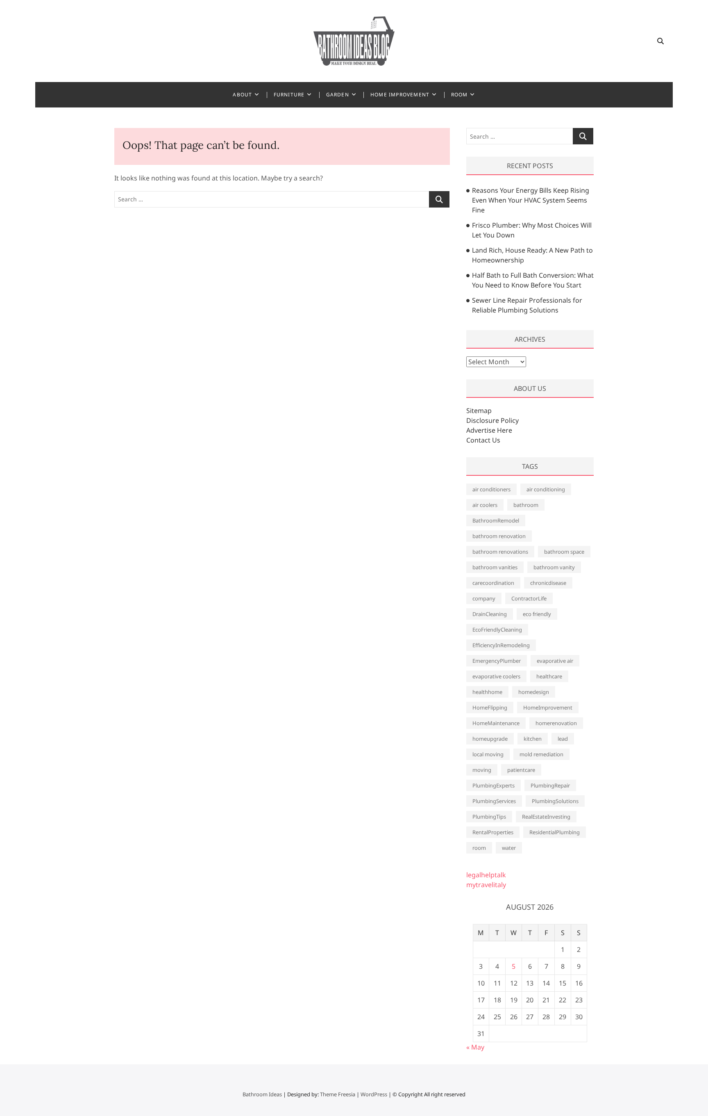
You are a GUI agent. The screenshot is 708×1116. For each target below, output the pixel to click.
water (509, 847)
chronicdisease (548, 583)
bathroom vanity (554, 567)
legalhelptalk (486, 874)
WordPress (374, 1094)
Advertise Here (489, 430)
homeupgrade (490, 738)
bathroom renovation (499, 536)
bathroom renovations (500, 551)
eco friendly (537, 614)
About (242, 94)
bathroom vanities (494, 567)
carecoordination (493, 583)
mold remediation (541, 754)
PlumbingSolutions (555, 801)
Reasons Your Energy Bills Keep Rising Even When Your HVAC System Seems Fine (530, 200)
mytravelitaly (486, 884)
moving (481, 770)
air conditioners (491, 489)
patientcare (521, 770)
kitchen (533, 738)
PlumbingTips (489, 816)
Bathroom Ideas (262, 1094)
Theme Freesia (337, 1094)
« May (475, 1047)
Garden (337, 94)
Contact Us (483, 440)
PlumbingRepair (550, 785)
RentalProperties (492, 832)
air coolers (484, 505)
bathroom (525, 505)
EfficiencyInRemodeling (501, 645)
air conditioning (545, 489)
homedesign (533, 692)
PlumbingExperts (493, 785)
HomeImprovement (547, 707)
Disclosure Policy (492, 420)
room (479, 847)
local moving (488, 754)
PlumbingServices (494, 801)
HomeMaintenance (496, 723)
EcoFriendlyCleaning (497, 629)
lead (563, 738)
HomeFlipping (489, 707)
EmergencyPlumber (496, 660)
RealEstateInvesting (546, 816)
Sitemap (479, 410)
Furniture (289, 94)
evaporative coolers (496, 676)
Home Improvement (399, 94)
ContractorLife (529, 598)
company (483, 598)
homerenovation (556, 723)
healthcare (549, 676)
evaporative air (555, 660)
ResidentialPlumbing (554, 832)
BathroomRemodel (495, 520)
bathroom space (564, 551)
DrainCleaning (489, 614)
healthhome (487, 692)
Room (459, 94)
